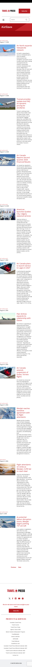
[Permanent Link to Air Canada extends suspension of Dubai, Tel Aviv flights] (7, 372)
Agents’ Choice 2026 (15, 629)
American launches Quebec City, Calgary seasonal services (24, 212)
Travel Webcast (15, 641)
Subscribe (24, 11)
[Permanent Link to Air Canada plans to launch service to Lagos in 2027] (7, 268)
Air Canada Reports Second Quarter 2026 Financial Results (23, 158)
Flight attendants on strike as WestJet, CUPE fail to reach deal (24, 468)
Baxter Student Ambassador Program (15, 632)
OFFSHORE (15, 639)
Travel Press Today (15, 627)
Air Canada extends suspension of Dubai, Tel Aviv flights (23, 372)
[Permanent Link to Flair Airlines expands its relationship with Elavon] (7, 318)
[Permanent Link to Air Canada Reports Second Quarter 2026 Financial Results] (7, 160)
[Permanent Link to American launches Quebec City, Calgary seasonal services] (7, 214)
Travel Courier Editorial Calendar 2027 (15, 653)
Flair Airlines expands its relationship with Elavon (24, 317)
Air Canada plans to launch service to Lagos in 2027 (24, 265)
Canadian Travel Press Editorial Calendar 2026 (15, 646)
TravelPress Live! (15, 643)
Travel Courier (15, 625)
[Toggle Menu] (4, 20)
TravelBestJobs (15, 634)
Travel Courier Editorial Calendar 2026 (15, 650)
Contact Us (15, 655)
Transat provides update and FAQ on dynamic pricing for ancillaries (24, 103)
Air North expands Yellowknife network (24, 48)
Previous (13, 567)
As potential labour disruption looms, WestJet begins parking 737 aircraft (24, 521)
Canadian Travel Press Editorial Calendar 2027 (15, 648)
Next (19, 567)
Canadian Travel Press (15, 622)
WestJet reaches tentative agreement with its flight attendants (23, 412)
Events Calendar (15, 636)
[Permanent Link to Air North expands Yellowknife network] (7, 50)
